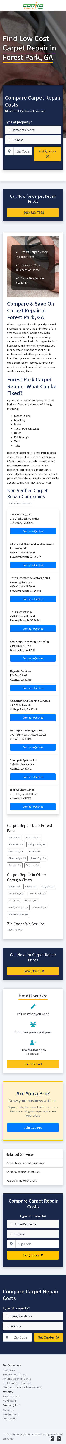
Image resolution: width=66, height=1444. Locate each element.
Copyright (50, 1434)
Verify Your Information (21, 503)
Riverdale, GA (16, 844)
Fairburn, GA (32, 865)
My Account (9, 1400)
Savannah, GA (40, 907)
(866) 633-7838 (33, 212)
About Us (8, 1410)
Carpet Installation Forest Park (25, 1163)
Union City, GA (38, 858)
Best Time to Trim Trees (17, 1383)
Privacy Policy (23, 1434)
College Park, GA (36, 844)
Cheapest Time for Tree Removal (22, 1387)
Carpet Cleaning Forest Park (23, 1172)
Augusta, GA (48, 886)
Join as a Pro (33, 1127)
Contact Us (9, 1418)
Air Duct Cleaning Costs (17, 1378)
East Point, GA (16, 851)
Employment (11, 1414)
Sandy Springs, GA (18, 907)
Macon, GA (14, 900)
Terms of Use (38, 1434)
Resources (9, 1370)
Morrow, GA (15, 837)
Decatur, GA (15, 865)
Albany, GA (14, 886)
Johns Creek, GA (37, 893)
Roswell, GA (31, 900)
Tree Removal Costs (15, 1374)
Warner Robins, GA (18, 914)
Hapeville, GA (33, 837)
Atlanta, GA (34, 851)
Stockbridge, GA (17, 858)
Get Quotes (47, 151)
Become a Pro (11, 1396)
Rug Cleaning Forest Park (21, 1180)
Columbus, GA (16, 893)
